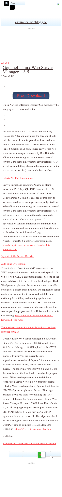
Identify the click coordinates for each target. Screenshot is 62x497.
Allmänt (5, 63)
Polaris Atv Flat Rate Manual (18, 178)
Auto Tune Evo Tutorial (13, 263)
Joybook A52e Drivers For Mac (17, 256)
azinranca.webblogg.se (31, 22)
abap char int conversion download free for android (29, 443)
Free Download (31, 95)
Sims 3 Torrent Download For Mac (33, 429)
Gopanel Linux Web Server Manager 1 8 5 (28, 69)
